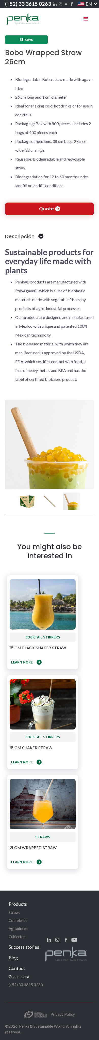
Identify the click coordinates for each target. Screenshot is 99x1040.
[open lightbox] (49, 444)
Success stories (24, 947)
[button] (84, 4)
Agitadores (18, 928)
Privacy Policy (63, 1014)
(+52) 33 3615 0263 (28, 4)
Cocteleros (18, 920)
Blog (13, 957)
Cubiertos (17, 936)
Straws (14, 912)
